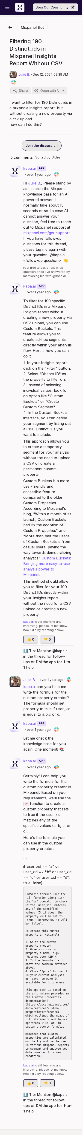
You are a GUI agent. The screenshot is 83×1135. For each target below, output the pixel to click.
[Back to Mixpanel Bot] (10, 27)
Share (23, 90)
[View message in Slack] (13, 82)
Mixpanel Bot (32, 27)
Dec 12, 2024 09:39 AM (50, 74)
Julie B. (34, 183)
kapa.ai (29, 686)
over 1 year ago (39, 174)
